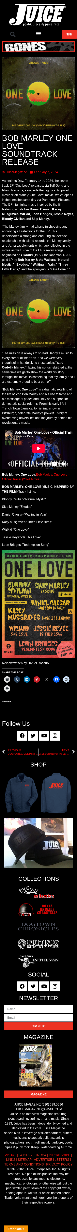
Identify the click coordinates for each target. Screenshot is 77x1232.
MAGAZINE (39, 1037)
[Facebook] (22, 736)
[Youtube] (44, 736)
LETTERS (62, 1159)
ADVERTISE (43, 1159)
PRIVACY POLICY (59, 1164)
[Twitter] (33, 736)
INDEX (41, 1155)
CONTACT (26, 1155)
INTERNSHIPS (59, 1155)
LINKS (10, 1159)
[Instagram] (55, 736)
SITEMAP (25, 1159)
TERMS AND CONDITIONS (24, 1164)
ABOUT (10, 1155)
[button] (13, 34)
